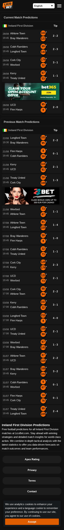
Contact (32, 491)
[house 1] (32, 99)
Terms (32, 480)
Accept (32, 521)
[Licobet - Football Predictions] (8, 8)
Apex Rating (32, 459)
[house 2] (32, 203)
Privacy (32, 470)
